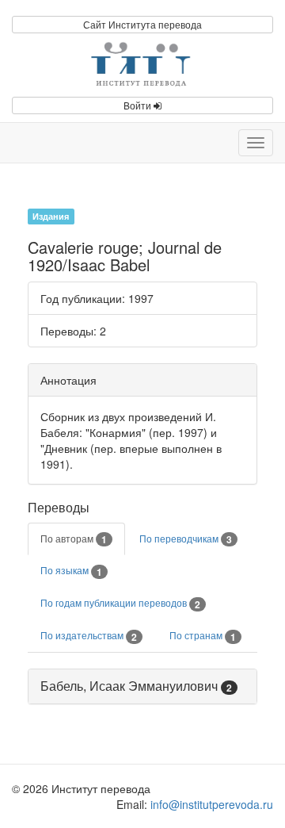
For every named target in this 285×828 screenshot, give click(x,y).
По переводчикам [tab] (185, 539)
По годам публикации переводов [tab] (120, 603)
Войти (139, 105)
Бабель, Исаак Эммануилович (129, 686)
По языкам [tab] (71, 571)
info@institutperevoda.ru (211, 804)
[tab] (142, 686)
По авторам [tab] (73, 539)
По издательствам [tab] (88, 636)
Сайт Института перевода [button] (142, 24)
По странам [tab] (202, 636)
